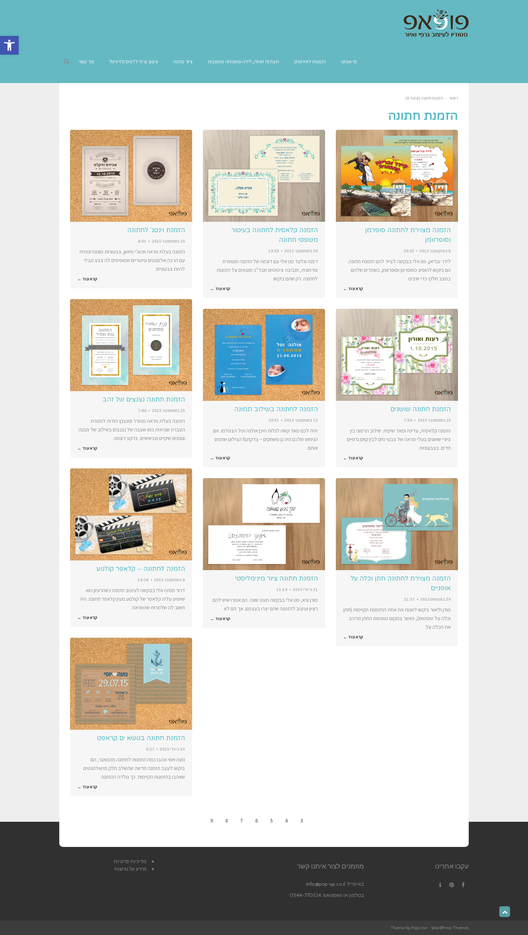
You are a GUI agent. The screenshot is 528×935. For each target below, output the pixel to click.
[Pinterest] (451, 885)
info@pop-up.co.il (325, 884)
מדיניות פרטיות (130, 861)
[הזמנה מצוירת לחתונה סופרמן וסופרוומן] (397, 176)
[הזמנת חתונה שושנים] (397, 355)
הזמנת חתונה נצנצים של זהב (143, 399)
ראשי (453, 98)
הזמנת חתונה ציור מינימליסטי (276, 578)
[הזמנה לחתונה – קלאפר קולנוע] (131, 514)
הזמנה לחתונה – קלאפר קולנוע (141, 569)
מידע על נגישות (130, 869)
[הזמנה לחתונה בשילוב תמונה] (264, 355)
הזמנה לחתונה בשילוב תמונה (276, 409)
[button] (9, 45)
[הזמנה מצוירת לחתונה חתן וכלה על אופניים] (397, 524)
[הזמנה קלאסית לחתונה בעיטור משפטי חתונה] (264, 176)
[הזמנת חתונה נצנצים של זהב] (131, 345)
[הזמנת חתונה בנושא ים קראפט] (131, 684)
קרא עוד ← (353, 289)
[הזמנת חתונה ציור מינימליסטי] (264, 524)
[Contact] (440, 885)
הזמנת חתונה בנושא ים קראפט (141, 738)
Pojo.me (419, 927)
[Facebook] (463, 885)
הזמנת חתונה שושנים (420, 409)
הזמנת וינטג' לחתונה (156, 230)
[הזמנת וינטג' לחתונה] (131, 176)
